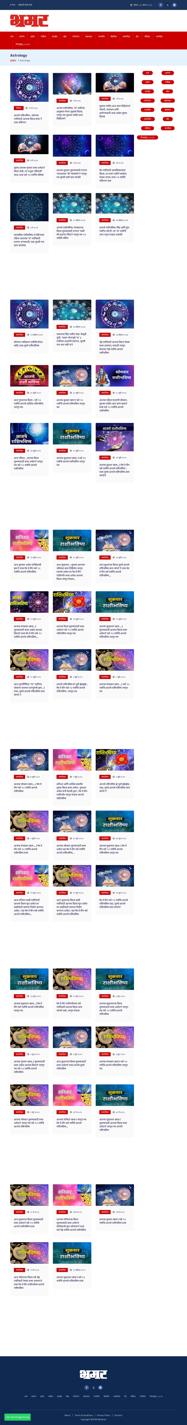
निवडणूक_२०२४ (23, 44)
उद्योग (32, 36)
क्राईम (54, 36)
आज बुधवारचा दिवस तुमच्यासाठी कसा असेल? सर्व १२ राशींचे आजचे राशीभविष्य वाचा (28, 1223)
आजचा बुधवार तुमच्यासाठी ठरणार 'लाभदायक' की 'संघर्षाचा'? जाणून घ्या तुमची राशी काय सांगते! (72, 174)
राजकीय (101, 36)
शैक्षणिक (114, 36)
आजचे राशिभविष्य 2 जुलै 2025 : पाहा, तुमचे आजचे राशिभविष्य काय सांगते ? (114, 788)
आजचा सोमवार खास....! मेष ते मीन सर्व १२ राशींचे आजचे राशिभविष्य (27, 788)
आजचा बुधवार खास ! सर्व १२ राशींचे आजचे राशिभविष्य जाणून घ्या (71, 404)
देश (137, 36)
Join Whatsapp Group (17, 1417)
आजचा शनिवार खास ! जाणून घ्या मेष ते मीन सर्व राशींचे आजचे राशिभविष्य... (71, 1123)
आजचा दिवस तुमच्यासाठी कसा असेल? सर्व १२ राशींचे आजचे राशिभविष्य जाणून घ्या (70, 630)
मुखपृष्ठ (13, 60)
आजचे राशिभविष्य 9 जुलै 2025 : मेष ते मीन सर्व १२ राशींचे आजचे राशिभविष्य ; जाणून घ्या (72, 688)
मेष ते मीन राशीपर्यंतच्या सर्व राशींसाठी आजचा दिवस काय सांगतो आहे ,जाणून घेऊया (69, 1007)
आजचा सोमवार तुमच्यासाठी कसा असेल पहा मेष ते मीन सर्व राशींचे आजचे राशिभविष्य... (71, 849)
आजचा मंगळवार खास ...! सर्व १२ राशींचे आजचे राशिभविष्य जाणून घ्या (114, 688)
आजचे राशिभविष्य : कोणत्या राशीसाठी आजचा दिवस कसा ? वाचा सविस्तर (28, 119)
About (67, 1415)
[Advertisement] (123, 20)
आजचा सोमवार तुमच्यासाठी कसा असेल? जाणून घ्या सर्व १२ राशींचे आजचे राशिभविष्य (29, 1123)
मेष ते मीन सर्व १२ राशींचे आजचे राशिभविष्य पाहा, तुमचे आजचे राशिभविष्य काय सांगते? (113, 904)
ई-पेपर (12, 5)
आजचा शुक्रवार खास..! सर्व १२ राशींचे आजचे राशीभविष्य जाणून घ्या (71, 461)
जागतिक (159, 36)
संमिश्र (147, 36)
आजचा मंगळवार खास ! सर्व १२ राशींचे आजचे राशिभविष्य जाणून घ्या (113, 1065)
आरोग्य (21, 36)
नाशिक (43, 36)
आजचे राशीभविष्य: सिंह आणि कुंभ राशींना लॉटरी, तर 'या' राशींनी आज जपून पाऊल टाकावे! (114, 231)
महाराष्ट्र (88, 36)
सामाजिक (126, 36)
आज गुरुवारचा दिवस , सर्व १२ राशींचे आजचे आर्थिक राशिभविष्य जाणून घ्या (28, 404)
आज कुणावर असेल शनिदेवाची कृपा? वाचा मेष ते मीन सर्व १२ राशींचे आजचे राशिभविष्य (27, 568)
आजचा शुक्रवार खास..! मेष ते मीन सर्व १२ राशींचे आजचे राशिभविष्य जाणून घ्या (113, 849)
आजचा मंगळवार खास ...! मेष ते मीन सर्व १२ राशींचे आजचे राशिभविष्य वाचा (28, 849)
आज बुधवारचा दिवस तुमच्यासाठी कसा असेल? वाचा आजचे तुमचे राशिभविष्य (71, 1065)
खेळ (64, 36)
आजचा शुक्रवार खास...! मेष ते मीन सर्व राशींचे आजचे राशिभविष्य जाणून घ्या (29, 1007)
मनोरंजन (75, 36)
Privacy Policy (103, 1415)
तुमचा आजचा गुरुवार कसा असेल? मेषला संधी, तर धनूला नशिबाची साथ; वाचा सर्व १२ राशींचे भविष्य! (29, 171)
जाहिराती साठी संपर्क (25, 5)
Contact (118, 1415)
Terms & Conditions (84, 1415)
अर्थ (11, 36)
